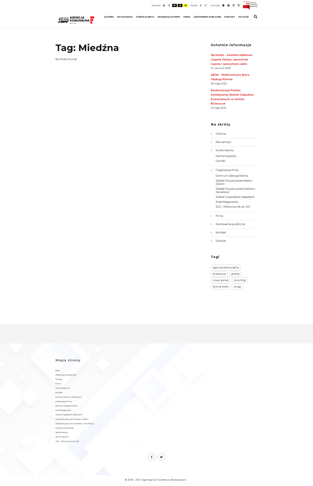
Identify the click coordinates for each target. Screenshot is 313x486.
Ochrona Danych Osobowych (68, 397)
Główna (109, 17)
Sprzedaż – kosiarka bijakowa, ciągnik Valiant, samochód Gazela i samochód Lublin (232, 59)
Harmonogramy (226, 156)
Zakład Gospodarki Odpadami (235, 197)
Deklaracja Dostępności (65, 375)
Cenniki (220, 160)
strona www (221, 286)
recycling (240, 280)
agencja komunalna (226, 267)
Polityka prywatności (64, 428)
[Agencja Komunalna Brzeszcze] (75, 20)
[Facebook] (151, 457)
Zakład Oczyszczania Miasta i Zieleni (234, 182)
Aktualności (125, 17)
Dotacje (243, 17)
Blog (57, 370)
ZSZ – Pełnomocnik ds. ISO (233, 206)
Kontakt (229, 17)
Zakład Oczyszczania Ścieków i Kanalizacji (235, 190)
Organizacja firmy (168, 17)
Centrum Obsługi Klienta (232, 175)
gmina (235, 273)
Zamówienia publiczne (207, 17)
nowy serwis (220, 280)
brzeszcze (219, 273)
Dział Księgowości (227, 201)
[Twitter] (161, 457)
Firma (186, 17)
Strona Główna (62, 437)
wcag (237, 286)
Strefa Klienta (145, 17)
